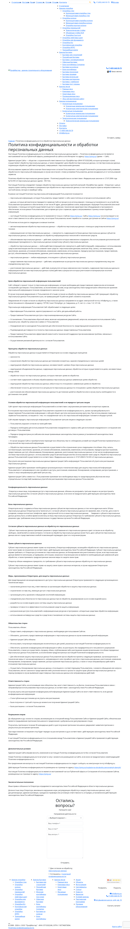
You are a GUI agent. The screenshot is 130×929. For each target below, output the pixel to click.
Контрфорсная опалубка (72, 45)
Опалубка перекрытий (71, 28)
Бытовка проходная (70, 72)
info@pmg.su (64, 133)
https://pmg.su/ (91, 156)
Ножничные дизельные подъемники (80, 106)
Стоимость (40, 2)
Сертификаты (81, 887)
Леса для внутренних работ (73, 99)
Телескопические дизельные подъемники (82, 121)
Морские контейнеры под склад (41, 894)
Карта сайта (117, 926)
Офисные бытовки (69, 62)
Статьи (78, 889)
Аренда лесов (64, 86)
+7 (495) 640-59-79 (66, 130)
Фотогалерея (81, 884)
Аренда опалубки (66, 8)
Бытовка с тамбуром (70, 82)
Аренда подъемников (67, 101)
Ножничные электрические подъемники (82, 108)
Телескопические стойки (75, 30)
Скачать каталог (113, 906)
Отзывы (55, 2)
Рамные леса (67, 89)
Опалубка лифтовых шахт (72, 38)
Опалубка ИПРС (68, 47)
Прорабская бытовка (70, 57)
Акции (78, 880)
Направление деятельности (65, 814)
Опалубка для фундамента (72, 40)
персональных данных (58, 871)
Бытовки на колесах (70, 67)
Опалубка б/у (67, 42)
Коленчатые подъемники (72, 111)
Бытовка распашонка (70, 79)
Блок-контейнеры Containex (73, 64)
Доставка (25, 2)
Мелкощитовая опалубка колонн (79, 23)
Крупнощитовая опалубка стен (78, 13)
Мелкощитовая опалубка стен (78, 16)
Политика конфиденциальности (21, 928)
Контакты (63, 2)
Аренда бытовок (65, 52)
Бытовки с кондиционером (73, 60)
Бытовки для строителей (72, 55)
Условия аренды (82, 897)
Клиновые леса (68, 91)
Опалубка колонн (69, 18)
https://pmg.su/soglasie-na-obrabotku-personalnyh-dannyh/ (97, 767)
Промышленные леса (71, 96)
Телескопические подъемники (74, 118)
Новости (79, 892)
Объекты (79, 882)
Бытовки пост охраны (71, 84)
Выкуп (32, 2)
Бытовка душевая (69, 74)
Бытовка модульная (70, 77)
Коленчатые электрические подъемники (82, 116)
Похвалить (102, 888)
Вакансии (79, 894)
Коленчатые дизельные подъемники (80, 113)
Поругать (117, 888)
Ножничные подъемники (72, 104)
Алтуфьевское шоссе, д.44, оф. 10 (108, 900)
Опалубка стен (68, 11)
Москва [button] (116, 2)
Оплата (48, 2)
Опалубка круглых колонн (76, 25)
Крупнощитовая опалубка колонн (79, 20)
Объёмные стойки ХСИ (75, 33)
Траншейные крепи (70, 50)
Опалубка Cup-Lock (73, 35)
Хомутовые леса (68, 94)
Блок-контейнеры (69, 69)
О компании (16, 2)
